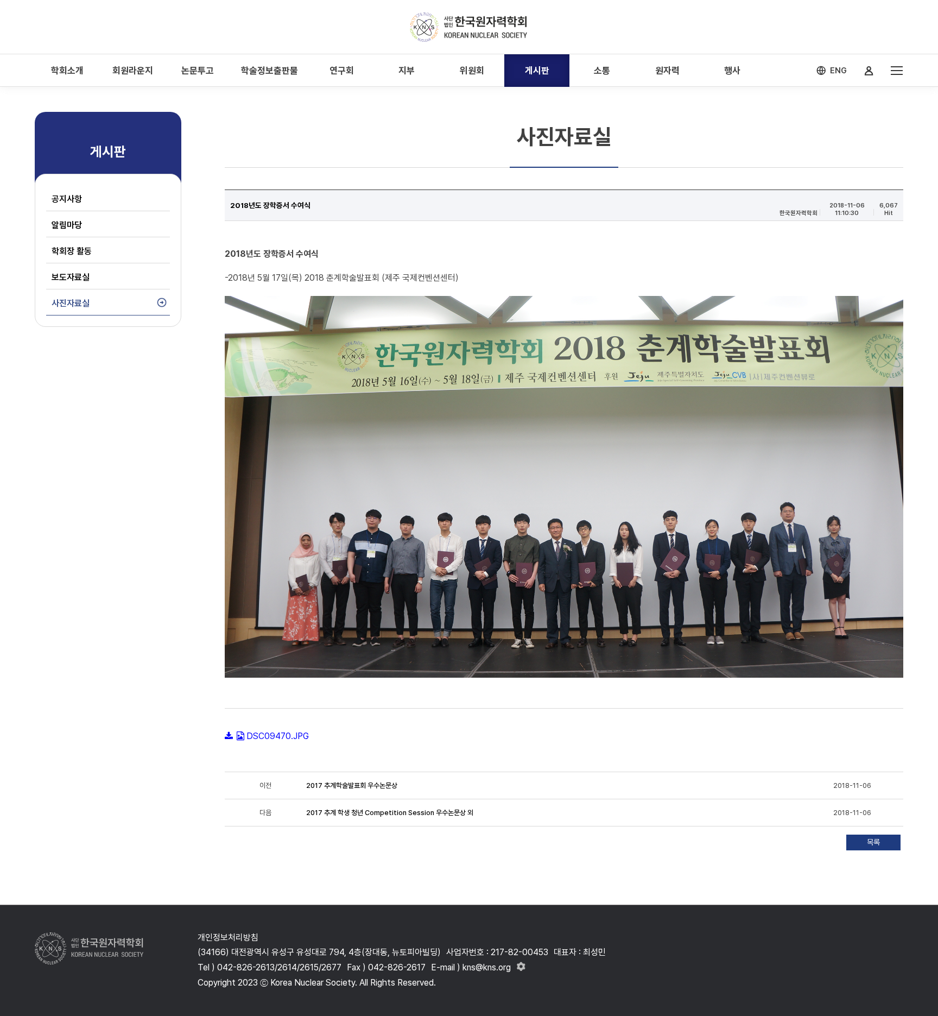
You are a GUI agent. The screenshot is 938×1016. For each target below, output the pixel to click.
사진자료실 (71, 303)
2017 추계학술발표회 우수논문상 (351, 785)
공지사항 (67, 199)
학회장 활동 (72, 251)
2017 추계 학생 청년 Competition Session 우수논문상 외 (389, 813)
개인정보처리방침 (228, 937)
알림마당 (67, 225)
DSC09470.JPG (277, 736)
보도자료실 (71, 277)
